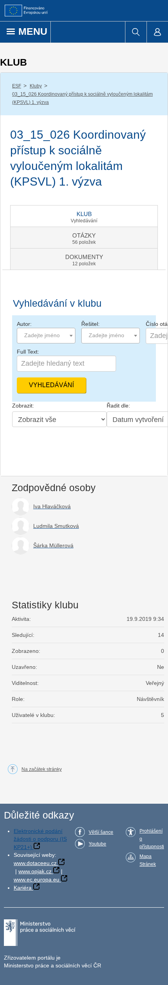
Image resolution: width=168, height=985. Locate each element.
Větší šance (101, 832)
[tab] (84, 216)
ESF (16, 86)
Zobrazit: (23, 405)
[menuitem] (136, 32)
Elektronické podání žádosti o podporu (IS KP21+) (40, 839)
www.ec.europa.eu (36, 879)
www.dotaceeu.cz (35, 863)
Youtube (97, 844)
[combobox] (46, 335)
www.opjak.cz (35, 871)
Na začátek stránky (41, 769)
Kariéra (23, 888)
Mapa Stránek (147, 860)
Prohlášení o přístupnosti (151, 838)
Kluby (36, 86)
